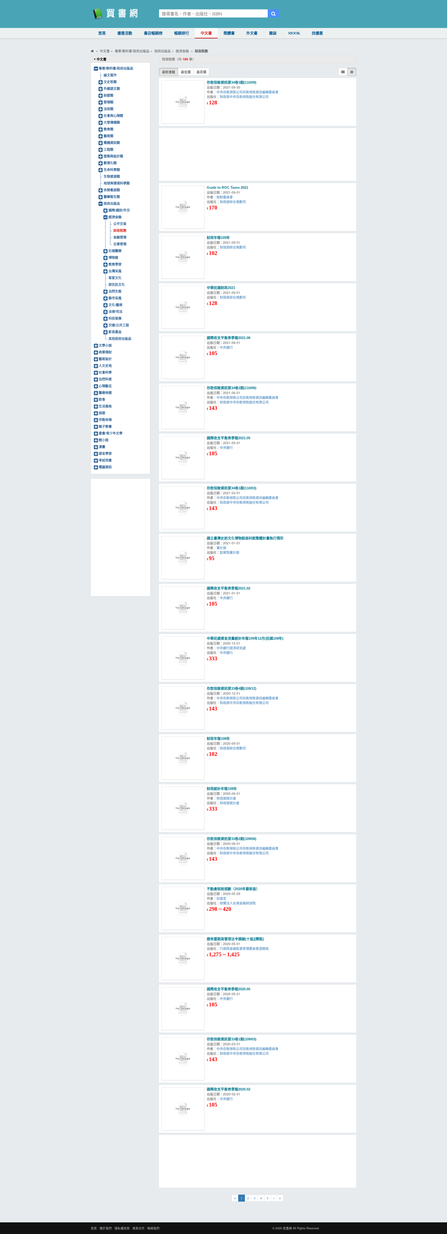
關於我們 (106, 1228)
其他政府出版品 (119, 338)
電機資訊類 (112, 142)
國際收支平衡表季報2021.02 (228, 588)
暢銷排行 (181, 33)
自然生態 (115, 291)
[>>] (280, 1198)
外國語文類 (112, 88)
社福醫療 (115, 250)
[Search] (273, 13)
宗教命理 (105, 419)
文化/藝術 (115, 304)
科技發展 (115, 318)
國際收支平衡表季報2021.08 (228, 338)
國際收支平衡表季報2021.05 (228, 438)
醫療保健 (105, 392)
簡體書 (229, 33)
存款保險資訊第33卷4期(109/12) (231, 688)
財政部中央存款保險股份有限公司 (245, 96)
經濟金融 (115, 216)
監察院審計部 (230, 552)
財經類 (108, 95)
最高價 (201, 71)
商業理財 (105, 352)
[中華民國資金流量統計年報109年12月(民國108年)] (182, 657)
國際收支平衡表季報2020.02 (228, 1089)
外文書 (251, 33)
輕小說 (103, 439)
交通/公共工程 (118, 324)
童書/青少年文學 (110, 433)
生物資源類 (112, 176)
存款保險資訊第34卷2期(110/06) (231, 388)
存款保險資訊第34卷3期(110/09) (231, 82)
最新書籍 (168, 71)
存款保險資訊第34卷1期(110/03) (231, 488)
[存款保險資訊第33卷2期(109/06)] (182, 858)
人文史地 (105, 365)
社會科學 (105, 372)
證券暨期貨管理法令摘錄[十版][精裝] (235, 939)
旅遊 (102, 412)
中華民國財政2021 (221, 288)
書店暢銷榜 (153, 33)
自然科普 (105, 379)
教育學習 (115, 264)
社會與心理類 (113, 115)
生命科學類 (112, 169)
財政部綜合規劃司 (234, 201)
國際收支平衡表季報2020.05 (228, 989)
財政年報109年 (218, 238)
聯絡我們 (153, 1228)
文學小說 (105, 345)
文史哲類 (110, 81)
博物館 (113, 257)
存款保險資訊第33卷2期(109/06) (231, 839)
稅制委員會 (226, 197)
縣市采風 (115, 297)
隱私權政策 (122, 1228)
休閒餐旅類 (112, 189)
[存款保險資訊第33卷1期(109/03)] (182, 1058)
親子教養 (105, 426)
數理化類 (110, 162)
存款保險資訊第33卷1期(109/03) (231, 1039)
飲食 (102, 399)
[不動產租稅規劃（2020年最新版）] (182, 908)
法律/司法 (115, 311)
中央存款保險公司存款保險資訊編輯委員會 (248, 91)
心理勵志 (105, 385)
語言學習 (105, 453)
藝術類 (108, 135)
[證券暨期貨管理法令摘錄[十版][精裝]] (182, 958)
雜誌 (273, 33)
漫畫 (102, 446)
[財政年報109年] (182, 257)
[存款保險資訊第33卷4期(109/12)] (182, 708)
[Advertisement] (257, 154)
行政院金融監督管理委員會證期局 (244, 948)
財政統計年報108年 (222, 789)
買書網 (287, 1228)
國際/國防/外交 (119, 210)
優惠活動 (124, 33)
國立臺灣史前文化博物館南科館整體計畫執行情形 (245, 538)
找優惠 (317, 33)
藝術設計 (105, 358)
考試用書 (105, 460)
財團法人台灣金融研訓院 (238, 903)
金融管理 (119, 237)
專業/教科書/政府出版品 (116, 68)
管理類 (108, 101)
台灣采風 (115, 270)
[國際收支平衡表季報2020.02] (182, 1108)
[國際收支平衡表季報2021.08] (182, 357)
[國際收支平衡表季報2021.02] (182, 607)
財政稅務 (119, 230)
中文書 (206, 33)
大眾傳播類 (112, 122)
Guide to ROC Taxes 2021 (227, 187)
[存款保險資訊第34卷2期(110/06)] (182, 407)
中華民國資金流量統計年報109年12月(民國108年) (245, 638)
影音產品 (115, 331)
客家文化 (115, 277)
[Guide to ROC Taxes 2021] (182, 207)
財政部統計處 (227, 798)
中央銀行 (227, 347)
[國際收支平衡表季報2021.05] (182, 457)
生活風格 (105, 406)
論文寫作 (110, 74)
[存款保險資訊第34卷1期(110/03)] (182, 507)
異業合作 (138, 1228)
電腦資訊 (105, 466)
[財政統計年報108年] (182, 808)
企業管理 (119, 243)
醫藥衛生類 (112, 196)
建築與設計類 (113, 156)
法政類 (108, 108)
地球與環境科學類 (117, 183)
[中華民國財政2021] (182, 307)
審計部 (222, 547)
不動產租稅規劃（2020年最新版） (233, 889)
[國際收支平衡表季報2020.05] (182, 1008)
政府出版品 (112, 203)
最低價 (186, 71)
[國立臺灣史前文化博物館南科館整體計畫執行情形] (182, 557)
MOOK (294, 33)
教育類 (108, 129)
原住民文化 (116, 284)
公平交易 (119, 223)
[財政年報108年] (182, 758)
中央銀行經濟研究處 (232, 647)
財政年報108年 (218, 738)
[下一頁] (274, 1198)
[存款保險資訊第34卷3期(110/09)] (182, 101)
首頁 (102, 33)
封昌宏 (222, 898)
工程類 (108, 149)
